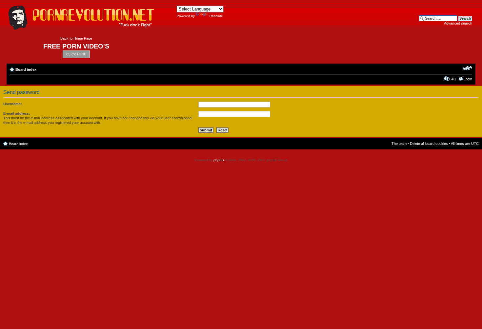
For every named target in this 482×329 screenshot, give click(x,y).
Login (468, 79)
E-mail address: (16, 113)
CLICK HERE (76, 54)
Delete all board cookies (429, 143)
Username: (12, 104)
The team (399, 143)
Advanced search (458, 23)
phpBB (218, 160)
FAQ (452, 79)
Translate (216, 16)
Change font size (467, 68)
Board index (25, 69)
